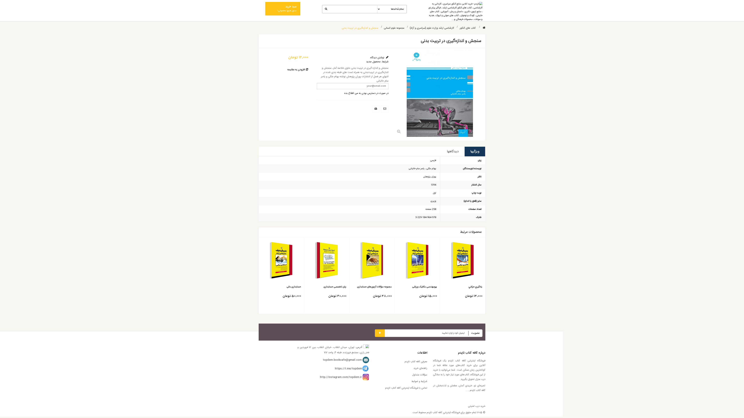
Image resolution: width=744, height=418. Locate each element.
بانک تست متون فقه (382, 287)
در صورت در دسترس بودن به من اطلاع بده (366, 93)
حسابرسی (477, 287)
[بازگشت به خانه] (484, 28)
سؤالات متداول (419, 375)
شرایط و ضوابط (419, 381)
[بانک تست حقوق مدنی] (281, 262)
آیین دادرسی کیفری (337, 287)
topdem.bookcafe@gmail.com (342, 360)
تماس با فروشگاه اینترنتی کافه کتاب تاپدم (406, 388)
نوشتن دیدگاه (377, 58)
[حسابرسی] (462, 262)
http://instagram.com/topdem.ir (341, 377)
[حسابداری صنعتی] (417, 262)
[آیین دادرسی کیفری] (326, 262)
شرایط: (384, 62)
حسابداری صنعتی (428, 287)
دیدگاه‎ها (453, 151)
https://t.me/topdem (348, 369)
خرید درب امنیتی (476, 406)
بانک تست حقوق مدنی (290, 287)
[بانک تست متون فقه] (372, 262)
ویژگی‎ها (474, 151)
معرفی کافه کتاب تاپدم (416, 362)
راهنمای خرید (420, 368)
